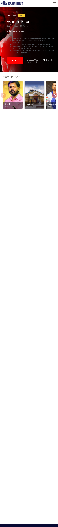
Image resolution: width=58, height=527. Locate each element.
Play (15, 60)
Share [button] (48, 60)
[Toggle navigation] (54, 3)
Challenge (32, 60)
